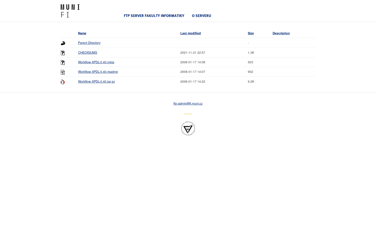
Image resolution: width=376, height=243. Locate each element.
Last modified (190, 33)
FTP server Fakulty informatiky (154, 15)
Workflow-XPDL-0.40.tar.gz (96, 81)
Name (82, 33)
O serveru (201, 15)
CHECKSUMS (87, 52)
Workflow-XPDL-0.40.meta (96, 62)
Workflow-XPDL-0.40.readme (98, 71)
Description (281, 33)
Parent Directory (89, 42)
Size (251, 33)
